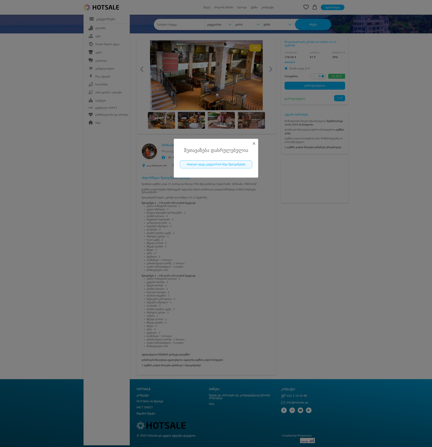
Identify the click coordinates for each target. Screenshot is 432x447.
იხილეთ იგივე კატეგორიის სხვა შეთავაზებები (216, 164)
